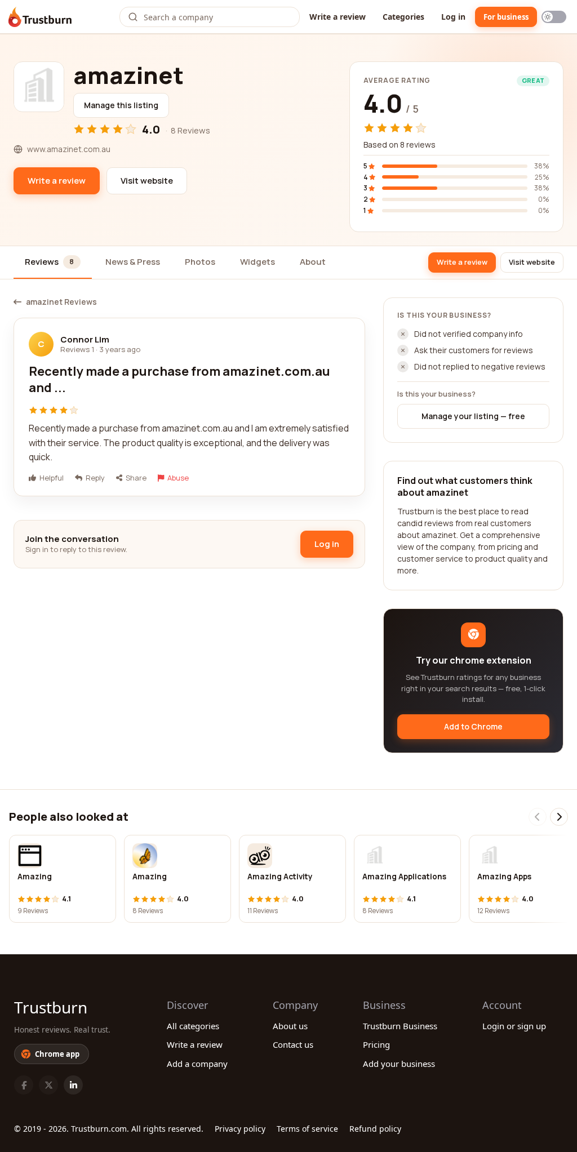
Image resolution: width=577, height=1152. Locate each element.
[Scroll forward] (559, 817)
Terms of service (307, 1128)
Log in (453, 16)
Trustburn (50, 1007)
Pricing (376, 1044)
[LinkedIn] (73, 1085)
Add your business (399, 1063)
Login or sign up (514, 1025)
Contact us (293, 1044)
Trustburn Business (400, 1025)
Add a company (197, 1063)
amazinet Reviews (61, 301)
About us (290, 1025)
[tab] (53, 262)
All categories (193, 1025)
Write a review (337, 16)
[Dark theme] (554, 17)
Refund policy (375, 1128)
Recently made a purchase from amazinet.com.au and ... (179, 380)
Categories (403, 16)
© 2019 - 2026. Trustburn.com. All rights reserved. (108, 1128)
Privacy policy (240, 1128)
